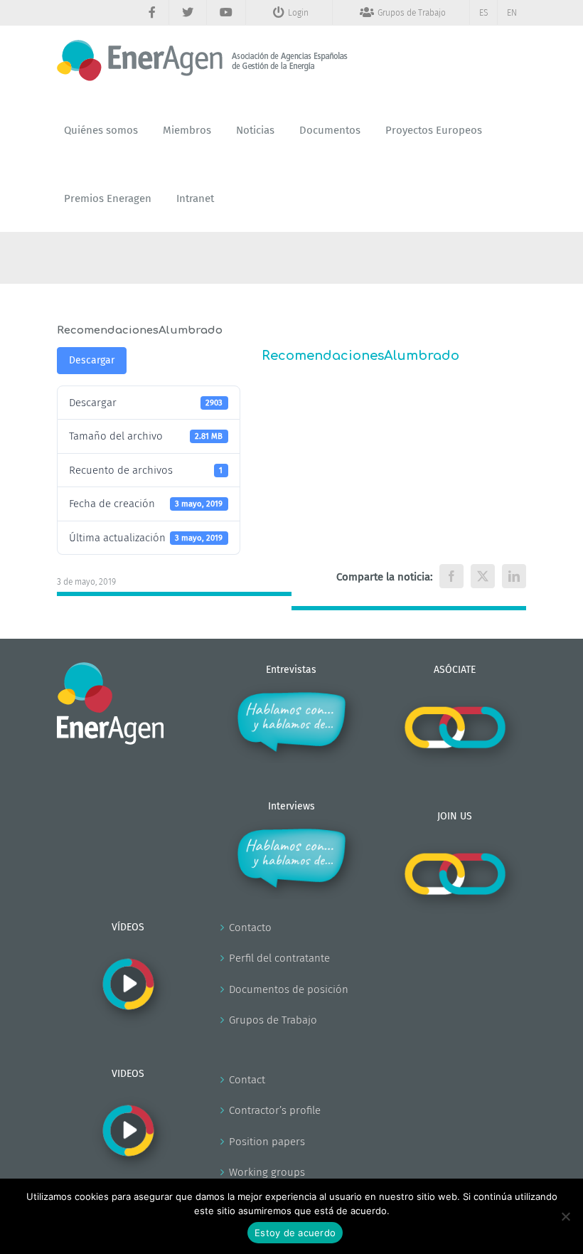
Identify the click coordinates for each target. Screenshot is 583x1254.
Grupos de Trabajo (273, 1020)
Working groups (267, 1172)
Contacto (250, 927)
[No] (565, 1216)
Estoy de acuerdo (295, 1232)
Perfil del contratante (279, 958)
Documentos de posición (288, 989)
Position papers (267, 1141)
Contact (247, 1079)
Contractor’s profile (275, 1110)
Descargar (91, 360)
